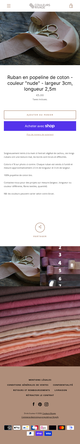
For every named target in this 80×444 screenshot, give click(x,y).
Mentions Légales (40, 380)
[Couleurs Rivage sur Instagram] (46, 404)
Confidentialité (63, 385)
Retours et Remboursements (31, 390)
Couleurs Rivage (49, 413)
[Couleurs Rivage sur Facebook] (34, 404)
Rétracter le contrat (40, 395)
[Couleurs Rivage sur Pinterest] (40, 404)
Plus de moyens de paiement (40, 134)
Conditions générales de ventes (28, 385)
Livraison (61, 390)
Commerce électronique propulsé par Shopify (40, 417)
